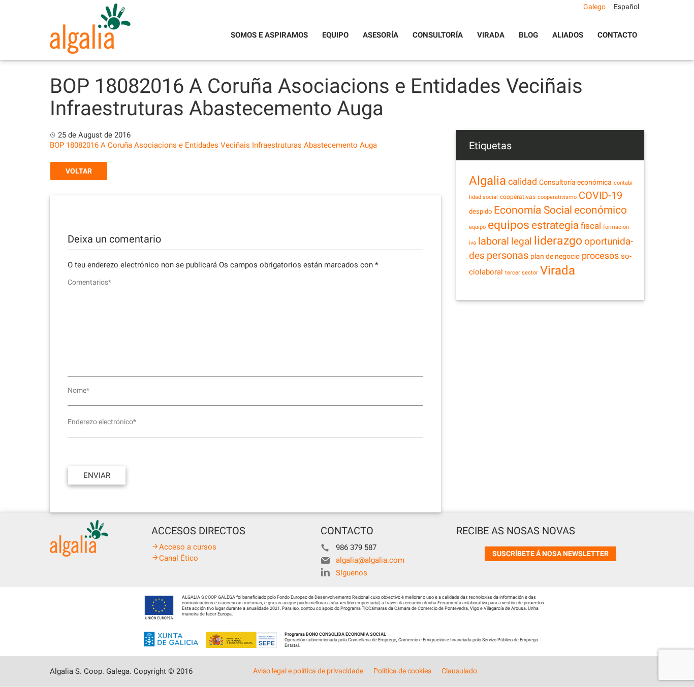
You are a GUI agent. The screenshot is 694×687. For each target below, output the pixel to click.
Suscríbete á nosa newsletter (550, 553)
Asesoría (380, 35)
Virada (490, 35)
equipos (508, 225)
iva (472, 242)
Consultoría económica (575, 182)
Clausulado (459, 671)
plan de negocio (555, 256)
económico (600, 210)
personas (507, 255)
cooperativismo (557, 197)
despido (480, 211)
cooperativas (517, 196)
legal (521, 241)
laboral (493, 241)
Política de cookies (402, 671)
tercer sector (521, 272)
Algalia (487, 181)
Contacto (617, 35)
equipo (477, 227)
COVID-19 (600, 195)
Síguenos (351, 572)
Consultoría (438, 35)
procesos (600, 255)
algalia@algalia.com (370, 560)
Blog (528, 35)
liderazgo (558, 240)
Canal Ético (178, 558)
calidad (522, 181)
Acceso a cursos (187, 547)
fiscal (591, 226)
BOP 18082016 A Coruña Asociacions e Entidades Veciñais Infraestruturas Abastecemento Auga (213, 145)
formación (616, 227)
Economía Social (533, 210)
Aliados (567, 35)
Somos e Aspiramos (269, 35)
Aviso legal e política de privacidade (308, 671)
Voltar (79, 171)
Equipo (335, 35)
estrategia (555, 225)
